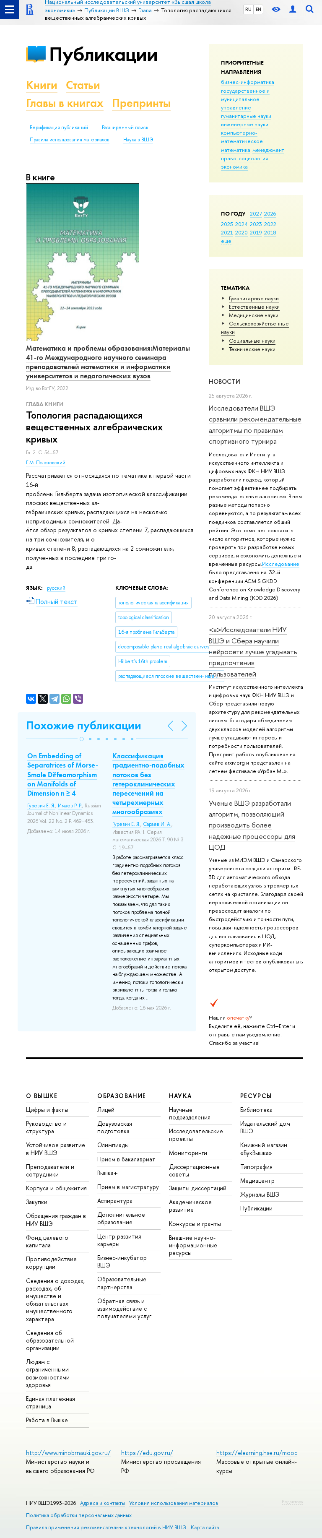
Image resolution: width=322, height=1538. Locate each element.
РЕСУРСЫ (256, 1096)
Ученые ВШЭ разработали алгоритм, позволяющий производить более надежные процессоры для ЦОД (252, 825)
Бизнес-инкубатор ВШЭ (122, 1261)
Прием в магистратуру (128, 1187)
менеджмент (268, 150)
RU (248, 9)
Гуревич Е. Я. (41, 805)
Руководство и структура (46, 1127)
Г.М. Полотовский (45, 462)
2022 (270, 224)
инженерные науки (244, 124)
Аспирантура (114, 1201)
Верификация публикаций (59, 127)
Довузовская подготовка (114, 1127)
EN (258, 9)
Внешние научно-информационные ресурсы (193, 1245)
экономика (234, 166)
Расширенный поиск (125, 127)
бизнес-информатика (247, 82)
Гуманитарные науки (254, 298)
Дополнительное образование (121, 1218)
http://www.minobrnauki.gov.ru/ (68, 1453)
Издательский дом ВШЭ (265, 1127)
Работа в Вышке (47, 1420)
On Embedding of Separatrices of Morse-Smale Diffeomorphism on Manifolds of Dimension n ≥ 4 (62, 774)
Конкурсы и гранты (195, 1224)
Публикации (103, 54)
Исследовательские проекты (196, 1134)
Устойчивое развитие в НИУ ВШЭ (55, 1148)
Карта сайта (205, 1527)
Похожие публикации (83, 725)
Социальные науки (252, 340)
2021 (227, 232)
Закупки (36, 1202)
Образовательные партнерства (121, 1283)
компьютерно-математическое (242, 137)
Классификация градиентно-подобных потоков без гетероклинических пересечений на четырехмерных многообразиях (148, 783)
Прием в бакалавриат (126, 1159)
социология (253, 158)
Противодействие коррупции (51, 1262)
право (228, 158)
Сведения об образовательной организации (50, 1340)
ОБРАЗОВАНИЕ (121, 1096)
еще (226, 241)
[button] (82, 739)
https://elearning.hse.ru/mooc (256, 1453)
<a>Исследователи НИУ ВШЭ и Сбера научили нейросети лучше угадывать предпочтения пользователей (253, 651)
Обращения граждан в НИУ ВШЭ (56, 1219)
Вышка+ (107, 1173)
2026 (270, 213)
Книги (41, 85)
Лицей (105, 1110)
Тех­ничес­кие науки (252, 349)
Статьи (83, 85)
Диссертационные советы (194, 1170)
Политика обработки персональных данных (79, 1515)
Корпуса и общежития (56, 1188)
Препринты (141, 103)
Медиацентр (257, 1180)
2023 (256, 224)
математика (235, 150)
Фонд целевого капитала (47, 1241)
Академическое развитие (190, 1205)
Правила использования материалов (69, 139)
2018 (270, 232)
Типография (256, 1167)
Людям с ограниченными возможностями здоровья (48, 1373)
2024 (241, 224)
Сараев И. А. (157, 824)
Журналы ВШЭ (260, 1194)
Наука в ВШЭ (138, 139)
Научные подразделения (189, 1113)
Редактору (292, 1501)
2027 (256, 213)
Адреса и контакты (102, 1503)
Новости (224, 381)
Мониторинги (188, 1153)
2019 (256, 232)
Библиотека (256, 1110)
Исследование (280, 563)
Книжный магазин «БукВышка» (263, 1148)
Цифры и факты (47, 1110)
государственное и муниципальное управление (245, 99)
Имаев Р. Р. (70, 805)
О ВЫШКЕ (42, 1096)
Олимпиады (113, 1145)
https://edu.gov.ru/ (147, 1453)
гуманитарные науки (246, 116)
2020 (241, 232)
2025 (227, 224)
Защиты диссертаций (197, 1188)
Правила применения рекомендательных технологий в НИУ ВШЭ (106, 1527)
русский (56, 588)
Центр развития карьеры (119, 1240)
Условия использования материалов (173, 1503)
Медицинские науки (253, 315)
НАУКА (180, 1096)
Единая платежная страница (50, 1402)
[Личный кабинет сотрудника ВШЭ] (292, 9)
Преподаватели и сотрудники (50, 1170)
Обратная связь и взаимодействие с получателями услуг (124, 1308)
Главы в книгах (65, 103)
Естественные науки (254, 306)
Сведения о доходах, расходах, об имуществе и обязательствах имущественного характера (55, 1300)
